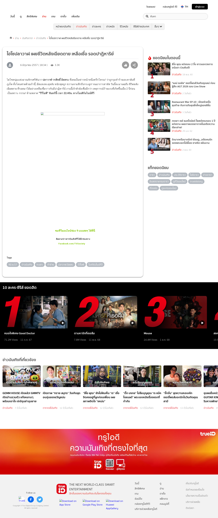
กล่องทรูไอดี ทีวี (170, 6)
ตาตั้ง (63, 16)
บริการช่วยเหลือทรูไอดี (146, 509)
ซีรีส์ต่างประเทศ (141, 26)
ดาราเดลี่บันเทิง (50, 408)
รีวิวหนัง (124, 26)
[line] (22, 499)
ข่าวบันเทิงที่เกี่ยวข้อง (19, 360)
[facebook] (31, 499)
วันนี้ (12, 16)
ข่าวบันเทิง (81, 26)
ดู (21, 16)
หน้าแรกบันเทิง (63, 26)
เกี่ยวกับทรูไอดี (192, 483)
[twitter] (40, 499)
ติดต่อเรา (190, 508)
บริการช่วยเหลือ (193, 502)
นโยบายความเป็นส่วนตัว (197, 496)
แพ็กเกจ (164, 499)
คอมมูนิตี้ (164, 504)
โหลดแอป (151, 6)
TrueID (19, 6)
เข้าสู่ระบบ (199, 6)
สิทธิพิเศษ (32, 16)
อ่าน (44, 16)
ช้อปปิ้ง (138, 499)
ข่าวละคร (96, 26)
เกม (53, 16)
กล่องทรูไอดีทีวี (142, 504)
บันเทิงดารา (27, 38)
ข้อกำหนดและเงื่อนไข (195, 489)
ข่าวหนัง (110, 26)
